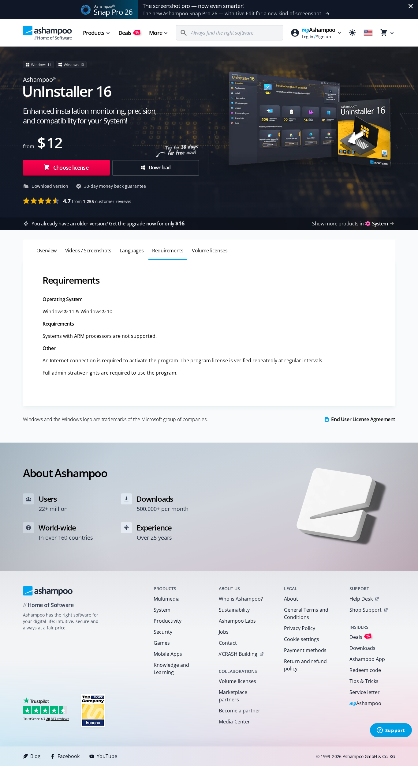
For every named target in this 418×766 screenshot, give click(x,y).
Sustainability (234, 609)
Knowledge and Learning (171, 669)
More (155, 32)
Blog (35, 756)
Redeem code (365, 670)
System (162, 609)
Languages (132, 250)
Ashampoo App (367, 659)
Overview (46, 250)
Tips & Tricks (364, 681)
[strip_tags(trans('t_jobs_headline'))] (93, 710)
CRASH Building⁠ (237, 654)
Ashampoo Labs (237, 620)
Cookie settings (301, 639)
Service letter (364, 692)
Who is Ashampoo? (241, 598)
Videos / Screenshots (88, 250)
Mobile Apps (168, 654)
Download (159, 167)
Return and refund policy (305, 665)
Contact (228, 643)
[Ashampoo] (48, 591)
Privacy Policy (299, 628)
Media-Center (234, 721)
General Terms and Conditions (306, 613)
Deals (128, 32)
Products (93, 32)
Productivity (167, 620)
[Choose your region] (368, 32)
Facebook (69, 756)
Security (163, 631)
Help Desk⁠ (361, 598)
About (291, 598)
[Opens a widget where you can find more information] (391, 730)
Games (162, 643)
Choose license (70, 167)
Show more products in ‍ (350, 223)
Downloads (362, 648)
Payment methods (305, 650)
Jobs (224, 631)
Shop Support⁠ (365, 609)
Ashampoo (365, 704)
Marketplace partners (233, 696)
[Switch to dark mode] (352, 32)
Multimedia (167, 598)
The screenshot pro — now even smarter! (193, 5)
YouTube (107, 756)
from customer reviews (97, 201)
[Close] (411, 6)
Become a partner (239, 710)
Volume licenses (209, 250)
